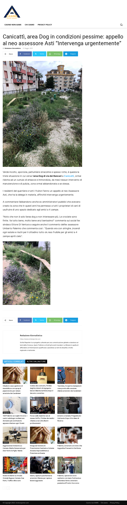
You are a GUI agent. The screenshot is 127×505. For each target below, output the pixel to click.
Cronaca (5, 383)
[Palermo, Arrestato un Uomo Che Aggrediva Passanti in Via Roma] (69, 435)
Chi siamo (104, 503)
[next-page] (8, 488)
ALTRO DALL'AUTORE (36, 361)
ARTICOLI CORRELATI (14, 361)
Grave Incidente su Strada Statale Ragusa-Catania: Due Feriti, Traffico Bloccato (13, 478)
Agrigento (34, 382)
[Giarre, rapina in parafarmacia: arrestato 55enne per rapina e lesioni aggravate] (42, 465)
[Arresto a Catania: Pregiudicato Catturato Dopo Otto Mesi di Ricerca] (69, 405)
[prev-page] (4, 488)
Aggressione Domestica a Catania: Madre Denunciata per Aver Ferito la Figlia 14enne (14, 448)
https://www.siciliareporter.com (30, 339)
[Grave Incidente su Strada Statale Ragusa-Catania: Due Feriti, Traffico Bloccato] (15, 465)
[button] (121, 25)
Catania (60, 413)
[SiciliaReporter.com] (17, 12)
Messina (60, 383)
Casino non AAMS (92, 503)
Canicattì (69, 176)
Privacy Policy (114, 503)
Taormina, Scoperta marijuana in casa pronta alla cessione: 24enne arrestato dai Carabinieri (69, 388)
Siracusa (6, 472)
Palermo (60, 442)
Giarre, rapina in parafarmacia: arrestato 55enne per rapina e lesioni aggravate (41, 478)
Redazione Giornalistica (13, 48)
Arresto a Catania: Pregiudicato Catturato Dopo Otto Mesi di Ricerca (69, 418)
